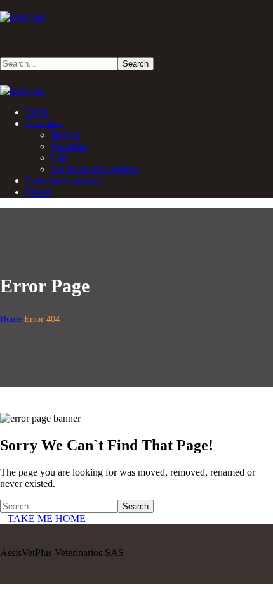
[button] (136, 34)
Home (11, 319)
